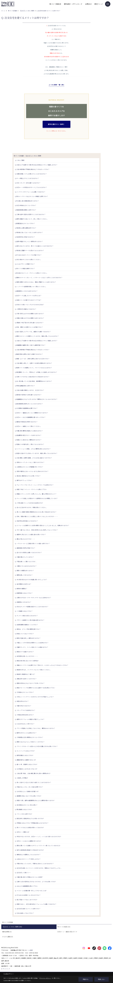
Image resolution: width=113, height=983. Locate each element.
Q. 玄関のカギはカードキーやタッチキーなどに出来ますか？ (33, 597)
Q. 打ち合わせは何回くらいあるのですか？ (28, 895)
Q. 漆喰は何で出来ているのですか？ (26, 679)
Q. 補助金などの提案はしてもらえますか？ (28, 854)
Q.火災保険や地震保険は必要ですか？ (26, 408)
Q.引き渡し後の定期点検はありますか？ (27, 201)
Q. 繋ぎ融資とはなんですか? (23, 809)
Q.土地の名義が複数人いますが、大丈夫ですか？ (29, 390)
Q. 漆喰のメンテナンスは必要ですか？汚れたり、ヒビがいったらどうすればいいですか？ (41, 665)
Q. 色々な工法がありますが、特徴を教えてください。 (31, 507)
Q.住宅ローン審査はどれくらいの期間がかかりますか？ (31, 413)
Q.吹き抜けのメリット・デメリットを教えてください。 (31, 273)
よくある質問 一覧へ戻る (56, 85)
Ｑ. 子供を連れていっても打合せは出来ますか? (29, 503)
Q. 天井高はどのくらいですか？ (24, 692)
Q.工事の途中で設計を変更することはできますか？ (30, 214)
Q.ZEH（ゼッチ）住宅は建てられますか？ (27, 183)
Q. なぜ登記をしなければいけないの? (26, 769)
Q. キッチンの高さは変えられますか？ (26, 616)
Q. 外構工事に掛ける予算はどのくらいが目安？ (29, 877)
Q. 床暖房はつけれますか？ (23, 602)
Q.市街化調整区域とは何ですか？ (25, 386)
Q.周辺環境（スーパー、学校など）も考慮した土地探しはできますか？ (36, 372)
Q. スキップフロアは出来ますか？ (25, 710)
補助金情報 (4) (7, 932)
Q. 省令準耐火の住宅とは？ (23, 584)
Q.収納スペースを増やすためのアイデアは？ (28, 300)
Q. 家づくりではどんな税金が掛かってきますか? (29, 827)
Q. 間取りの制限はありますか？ (24, 570)
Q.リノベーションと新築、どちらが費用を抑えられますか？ (33, 449)
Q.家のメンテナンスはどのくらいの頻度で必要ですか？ (31, 196)
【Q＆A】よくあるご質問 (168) (12, 927)
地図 (31, 950)
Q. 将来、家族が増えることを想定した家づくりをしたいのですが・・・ (36, 516)
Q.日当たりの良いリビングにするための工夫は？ (29, 304)
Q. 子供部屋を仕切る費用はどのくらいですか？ (29, 737)
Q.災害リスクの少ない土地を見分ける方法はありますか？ (32, 377)
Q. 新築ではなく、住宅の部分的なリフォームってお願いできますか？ (35, 904)
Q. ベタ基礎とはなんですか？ (24, 611)
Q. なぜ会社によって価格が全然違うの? (26, 791)
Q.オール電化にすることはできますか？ (27, 178)
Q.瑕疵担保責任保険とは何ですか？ (25, 210)
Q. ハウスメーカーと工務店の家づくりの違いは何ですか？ (32, 543)
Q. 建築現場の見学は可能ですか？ (25, 548)
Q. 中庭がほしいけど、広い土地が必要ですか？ (29, 787)
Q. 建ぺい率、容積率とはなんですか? (26, 764)
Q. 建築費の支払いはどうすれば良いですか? (28, 796)
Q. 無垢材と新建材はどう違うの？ (25, 674)
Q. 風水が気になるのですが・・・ (25, 539)
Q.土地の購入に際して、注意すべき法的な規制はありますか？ (33, 363)
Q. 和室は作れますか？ (22, 701)
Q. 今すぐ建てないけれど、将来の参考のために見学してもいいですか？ (36, 530)
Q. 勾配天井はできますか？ (23, 706)
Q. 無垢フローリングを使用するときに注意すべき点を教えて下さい (35, 688)
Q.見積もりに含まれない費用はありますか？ (28, 440)
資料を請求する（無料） (56, 124)
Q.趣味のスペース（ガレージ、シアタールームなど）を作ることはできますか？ (38, 277)
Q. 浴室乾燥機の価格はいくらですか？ (26, 625)
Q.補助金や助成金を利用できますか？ (26, 422)
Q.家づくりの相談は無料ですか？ (25, 268)
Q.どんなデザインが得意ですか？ (25, 264)
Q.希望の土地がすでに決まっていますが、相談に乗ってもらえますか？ (36, 453)
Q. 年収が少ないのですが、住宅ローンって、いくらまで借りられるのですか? (38, 836)
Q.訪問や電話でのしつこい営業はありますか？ (29, 241)
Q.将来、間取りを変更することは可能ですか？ (29, 327)
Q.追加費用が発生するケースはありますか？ (28, 435)
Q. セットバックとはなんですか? (25, 751)
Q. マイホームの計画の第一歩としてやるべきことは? (30, 891)
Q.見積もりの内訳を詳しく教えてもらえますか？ (29, 444)
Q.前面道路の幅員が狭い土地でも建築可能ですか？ (30, 345)
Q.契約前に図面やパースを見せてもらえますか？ (29, 250)
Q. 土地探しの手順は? (21, 778)
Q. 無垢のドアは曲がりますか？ (24, 652)
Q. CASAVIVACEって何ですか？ (24, 724)
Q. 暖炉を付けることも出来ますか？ (26, 733)
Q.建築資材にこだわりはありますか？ (26, 291)
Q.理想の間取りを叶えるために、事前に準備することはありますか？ (35, 282)
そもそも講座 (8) (7, 937)
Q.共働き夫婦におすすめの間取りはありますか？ (29, 318)
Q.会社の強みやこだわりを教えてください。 (28, 259)
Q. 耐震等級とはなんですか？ (24, 593)
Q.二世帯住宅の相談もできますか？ (25, 309)
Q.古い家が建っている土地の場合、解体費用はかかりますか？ (33, 381)
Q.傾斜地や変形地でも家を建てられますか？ (28, 395)
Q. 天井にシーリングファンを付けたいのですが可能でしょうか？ (34, 697)
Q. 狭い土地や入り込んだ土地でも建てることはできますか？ (33, 782)
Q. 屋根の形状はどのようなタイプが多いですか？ (29, 683)
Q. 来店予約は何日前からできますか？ (26, 521)
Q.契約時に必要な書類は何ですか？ (25, 228)
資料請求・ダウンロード (73, 4)
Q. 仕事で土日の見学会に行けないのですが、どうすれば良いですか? (35, 881)
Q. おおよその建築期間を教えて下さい (26, 886)
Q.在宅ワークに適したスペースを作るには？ (28, 295)
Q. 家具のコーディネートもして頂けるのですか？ (29, 462)
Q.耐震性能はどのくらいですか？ (25, 223)
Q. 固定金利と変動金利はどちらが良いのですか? (29, 818)
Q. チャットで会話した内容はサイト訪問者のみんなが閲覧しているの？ (36, 498)
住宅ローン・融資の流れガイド (67, 932)
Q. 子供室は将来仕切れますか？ (24, 715)
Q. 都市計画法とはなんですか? (24, 755)
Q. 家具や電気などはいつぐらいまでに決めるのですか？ (31, 471)
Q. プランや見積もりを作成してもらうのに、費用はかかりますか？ (35, 728)
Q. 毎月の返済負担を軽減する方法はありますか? (29, 850)
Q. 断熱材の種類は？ (21, 588)
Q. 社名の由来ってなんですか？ (24, 913)
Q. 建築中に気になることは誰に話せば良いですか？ (30, 534)
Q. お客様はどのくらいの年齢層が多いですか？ (29, 467)
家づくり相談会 (55, 4)
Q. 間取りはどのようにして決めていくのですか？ (29, 742)
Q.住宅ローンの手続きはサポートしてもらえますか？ (31, 187)
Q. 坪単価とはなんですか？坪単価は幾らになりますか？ (31, 823)
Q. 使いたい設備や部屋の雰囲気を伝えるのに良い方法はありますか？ (35, 512)
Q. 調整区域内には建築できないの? (25, 760)
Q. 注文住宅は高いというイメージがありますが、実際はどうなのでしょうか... (38, 868)
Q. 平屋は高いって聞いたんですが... (26, 561)
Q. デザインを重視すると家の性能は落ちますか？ (29, 620)
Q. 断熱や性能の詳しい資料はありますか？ (28, 638)
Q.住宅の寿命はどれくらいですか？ (25, 205)
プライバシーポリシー (45, 978)
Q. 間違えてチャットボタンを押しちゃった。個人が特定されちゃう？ (35, 494)
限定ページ (98, 4)
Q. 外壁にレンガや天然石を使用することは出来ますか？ (31, 643)
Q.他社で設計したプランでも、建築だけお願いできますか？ (33, 332)
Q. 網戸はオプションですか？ (23, 480)
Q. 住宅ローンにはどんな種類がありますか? (28, 841)
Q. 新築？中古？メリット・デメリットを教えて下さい (31, 489)
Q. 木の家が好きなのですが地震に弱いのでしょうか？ (31, 579)
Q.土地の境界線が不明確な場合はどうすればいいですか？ (32, 169)
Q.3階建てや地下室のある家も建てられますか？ (29, 323)
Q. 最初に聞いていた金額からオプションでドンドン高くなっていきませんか (37, 845)
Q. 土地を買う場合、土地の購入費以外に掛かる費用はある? (32, 773)
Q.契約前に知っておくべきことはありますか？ (29, 232)
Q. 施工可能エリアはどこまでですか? (26, 900)
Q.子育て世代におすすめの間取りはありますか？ (29, 313)
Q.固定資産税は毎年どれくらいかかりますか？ (29, 404)
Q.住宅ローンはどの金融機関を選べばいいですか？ (30, 417)
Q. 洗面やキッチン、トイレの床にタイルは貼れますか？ (31, 647)
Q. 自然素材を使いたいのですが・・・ (26, 656)
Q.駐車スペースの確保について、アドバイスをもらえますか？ (33, 368)
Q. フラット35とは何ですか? (23, 814)
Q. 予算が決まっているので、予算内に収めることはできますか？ (34, 863)
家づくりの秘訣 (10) (63, 927)
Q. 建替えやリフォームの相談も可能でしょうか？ (29, 719)
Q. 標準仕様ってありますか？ (24, 575)
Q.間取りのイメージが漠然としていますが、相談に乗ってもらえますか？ (37, 336)
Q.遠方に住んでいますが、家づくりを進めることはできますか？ (34, 246)
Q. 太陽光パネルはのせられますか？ (26, 566)
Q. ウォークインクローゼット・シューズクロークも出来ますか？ (34, 485)
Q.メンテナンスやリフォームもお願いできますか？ (30, 192)
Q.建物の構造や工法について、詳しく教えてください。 (31, 219)
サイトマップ (6, 969)
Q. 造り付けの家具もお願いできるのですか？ (28, 552)
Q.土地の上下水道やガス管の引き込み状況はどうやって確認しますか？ (36, 165)
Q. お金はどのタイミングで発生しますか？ (28, 859)
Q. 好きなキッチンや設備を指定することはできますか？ (31, 607)
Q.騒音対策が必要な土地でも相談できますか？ (29, 354)
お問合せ (88, 4)
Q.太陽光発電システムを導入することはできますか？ (31, 174)
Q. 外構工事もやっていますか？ (24, 557)
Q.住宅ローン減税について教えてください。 (28, 426)
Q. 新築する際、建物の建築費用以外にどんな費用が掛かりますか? (34, 800)
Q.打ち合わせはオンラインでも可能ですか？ (28, 255)
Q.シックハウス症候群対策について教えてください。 (31, 286)
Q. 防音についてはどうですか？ (24, 634)
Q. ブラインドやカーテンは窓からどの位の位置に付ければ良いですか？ (36, 746)
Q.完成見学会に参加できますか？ (25, 237)
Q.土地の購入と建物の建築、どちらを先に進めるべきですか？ (33, 458)
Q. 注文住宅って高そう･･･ (23, 872)
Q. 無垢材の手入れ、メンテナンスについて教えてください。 (33, 670)
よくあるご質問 (19, 160)
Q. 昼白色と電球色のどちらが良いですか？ (28, 476)
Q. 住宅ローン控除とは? (22, 832)
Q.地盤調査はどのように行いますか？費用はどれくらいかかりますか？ (36, 399)
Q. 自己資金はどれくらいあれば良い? (26, 805)
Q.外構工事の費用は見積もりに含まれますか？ (29, 431)
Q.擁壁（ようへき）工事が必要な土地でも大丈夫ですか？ (32, 359)
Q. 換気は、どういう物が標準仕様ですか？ (28, 629)
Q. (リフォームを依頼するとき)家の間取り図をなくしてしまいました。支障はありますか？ (42, 525)
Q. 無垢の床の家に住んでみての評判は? (26, 661)
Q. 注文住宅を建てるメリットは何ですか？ (27, 909)
